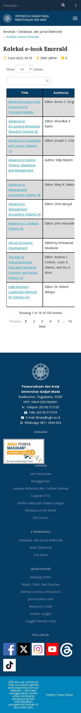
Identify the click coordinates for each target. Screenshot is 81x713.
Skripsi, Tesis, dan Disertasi (41, 584)
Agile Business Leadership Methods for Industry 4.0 (22, 292)
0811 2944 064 (50, 423)
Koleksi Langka (40, 614)
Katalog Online (40, 577)
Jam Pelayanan (40, 474)
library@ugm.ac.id (48, 417)
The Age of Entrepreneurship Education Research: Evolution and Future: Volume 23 (23, 267)
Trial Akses (40, 555)
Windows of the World (40, 510)
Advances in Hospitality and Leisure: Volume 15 (24, 145)
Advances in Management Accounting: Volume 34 (24, 209)
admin (52, 58)
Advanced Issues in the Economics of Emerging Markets (24, 107)
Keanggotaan (40, 481)
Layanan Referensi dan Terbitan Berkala (40, 488)
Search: (29, 81)
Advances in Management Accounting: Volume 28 (24, 189)
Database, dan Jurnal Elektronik (40, 32)
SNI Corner (40, 518)
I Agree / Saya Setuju (59, 695)
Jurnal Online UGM (40, 599)
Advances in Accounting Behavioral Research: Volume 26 (24, 126)
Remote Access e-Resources (41, 592)
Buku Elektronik (40, 547)
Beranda (9, 32)
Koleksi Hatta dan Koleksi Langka (40, 503)
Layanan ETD (40, 496)
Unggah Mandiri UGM (40, 621)
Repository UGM (40, 606)
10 (70, 321)
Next (42, 326)
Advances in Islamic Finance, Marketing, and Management (22, 165)
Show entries (24, 69)
